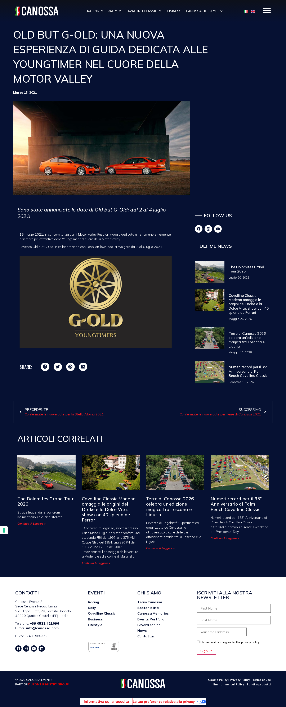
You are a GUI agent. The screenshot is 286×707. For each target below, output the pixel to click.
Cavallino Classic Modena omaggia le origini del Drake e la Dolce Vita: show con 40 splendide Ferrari (249, 304)
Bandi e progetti (258, 684)
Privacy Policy (240, 680)
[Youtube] (218, 229)
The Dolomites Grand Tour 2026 (246, 269)
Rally (112, 11)
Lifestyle (95, 625)
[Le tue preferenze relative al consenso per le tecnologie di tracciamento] (4, 530)
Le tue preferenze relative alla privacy (164, 701)
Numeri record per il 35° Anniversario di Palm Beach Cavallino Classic (248, 371)
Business (173, 11)
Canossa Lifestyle (202, 11)
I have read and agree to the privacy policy (230, 642)
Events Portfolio (150, 619)
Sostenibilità (148, 608)
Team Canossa (149, 602)
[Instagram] (208, 229)
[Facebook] (198, 229)
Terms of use (261, 680)
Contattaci (146, 636)
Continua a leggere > (31, 523)
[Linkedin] (42, 648)
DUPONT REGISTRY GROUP (48, 684)
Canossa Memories (153, 613)
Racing (93, 11)
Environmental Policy (229, 684)
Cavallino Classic (141, 11)
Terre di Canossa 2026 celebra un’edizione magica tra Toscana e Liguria (247, 339)
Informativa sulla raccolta (106, 701)
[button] (45, 367)
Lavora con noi (149, 625)
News (142, 630)
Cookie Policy (218, 680)
